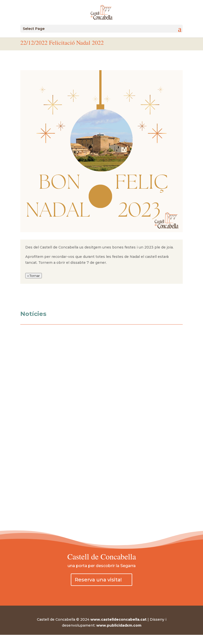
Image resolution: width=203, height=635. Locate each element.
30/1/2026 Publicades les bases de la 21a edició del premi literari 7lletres (90, 506)
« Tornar (33, 276)
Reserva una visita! (98, 580)
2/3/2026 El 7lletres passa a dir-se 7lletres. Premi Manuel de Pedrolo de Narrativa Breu (98, 483)
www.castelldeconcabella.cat (118, 619)
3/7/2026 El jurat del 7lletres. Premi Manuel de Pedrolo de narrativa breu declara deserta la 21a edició (98, 458)
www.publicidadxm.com (118, 625)
